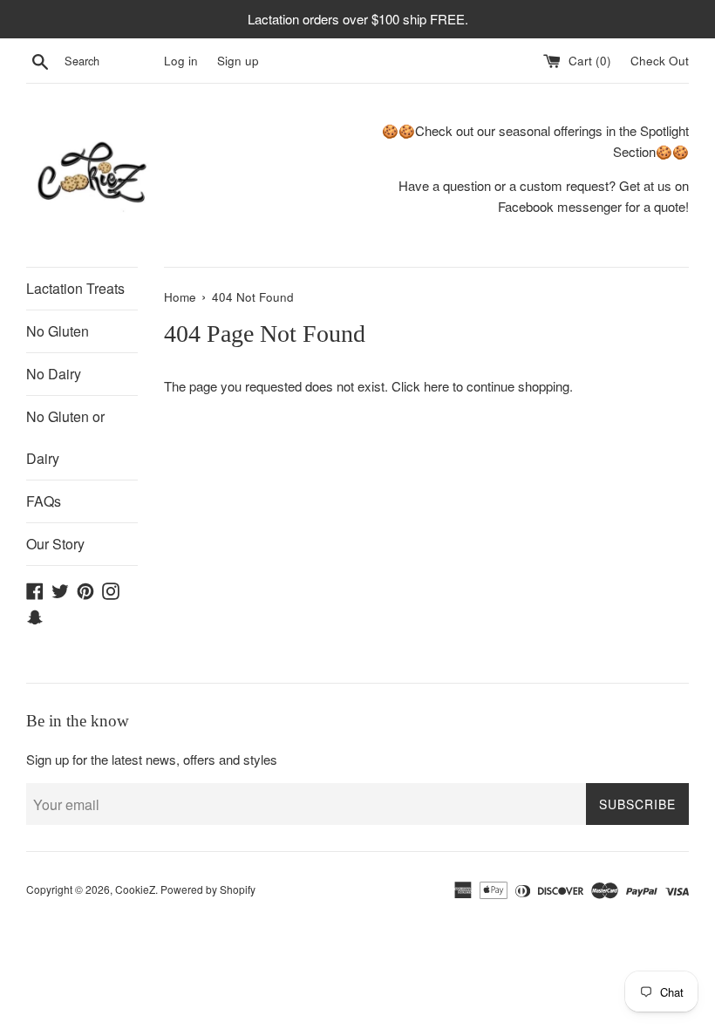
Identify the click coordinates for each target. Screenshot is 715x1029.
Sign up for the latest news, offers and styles (151, 759)
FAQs (43, 501)
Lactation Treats (75, 288)
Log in (181, 60)
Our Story (55, 544)
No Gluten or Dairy (65, 437)
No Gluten (57, 331)
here (436, 386)
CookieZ (135, 889)
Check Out (659, 60)
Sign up (238, 60)
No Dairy (53, 374)
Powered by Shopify (207, 889)
